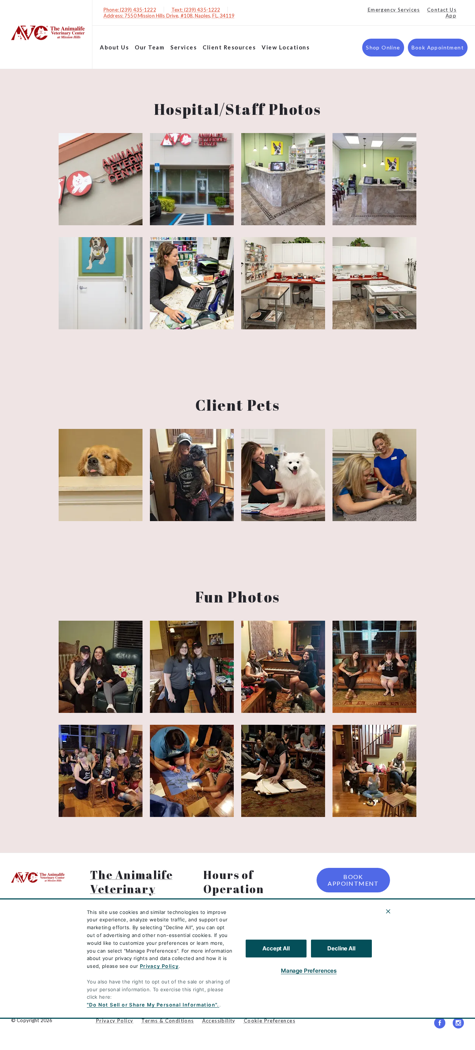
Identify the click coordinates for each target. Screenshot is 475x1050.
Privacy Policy (159, 966)
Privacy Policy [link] (115, 1021)
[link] (48, 33)
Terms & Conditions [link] (167, 1021)
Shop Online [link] (383, 47)
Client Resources (229, 47)
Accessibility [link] (219, 1021)
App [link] (451, 16)
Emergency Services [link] (394, 10)
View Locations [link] (285, 47)
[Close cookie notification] (388, 911)
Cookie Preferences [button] (269, 1021)
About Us (114, 47)
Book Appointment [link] (438, 47)
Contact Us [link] (441, 10)
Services (183, 47)
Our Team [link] (149, 47)
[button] (100, 179)
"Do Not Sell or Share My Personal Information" (152, 1005)
